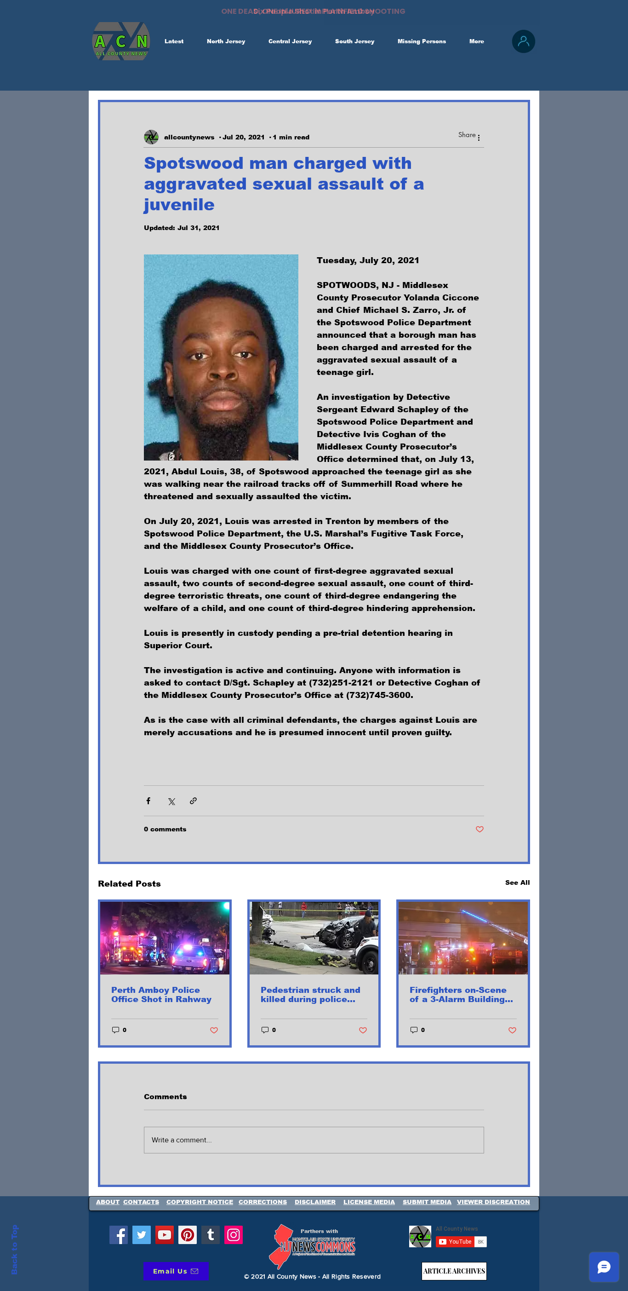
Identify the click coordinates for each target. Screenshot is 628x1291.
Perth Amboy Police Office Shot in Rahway (161, 995)
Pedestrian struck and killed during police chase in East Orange (310, 995)
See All (517, 882)
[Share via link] (193, 800)
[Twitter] (141, 1235)
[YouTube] (164, 1235)
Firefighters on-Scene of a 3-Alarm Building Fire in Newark (458, 995)
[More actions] (478, 137)
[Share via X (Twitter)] (170, 800)
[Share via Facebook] (148, 800)
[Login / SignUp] (524, 41)
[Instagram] (233, 1235)
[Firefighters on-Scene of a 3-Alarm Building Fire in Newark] (463, 938)
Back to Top (14, 1250)
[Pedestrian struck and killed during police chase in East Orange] (314, 938)
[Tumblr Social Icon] (210, 1235)
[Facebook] (118, 1235)
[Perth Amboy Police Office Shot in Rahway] (164, 938)
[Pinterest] (187, 1235)
